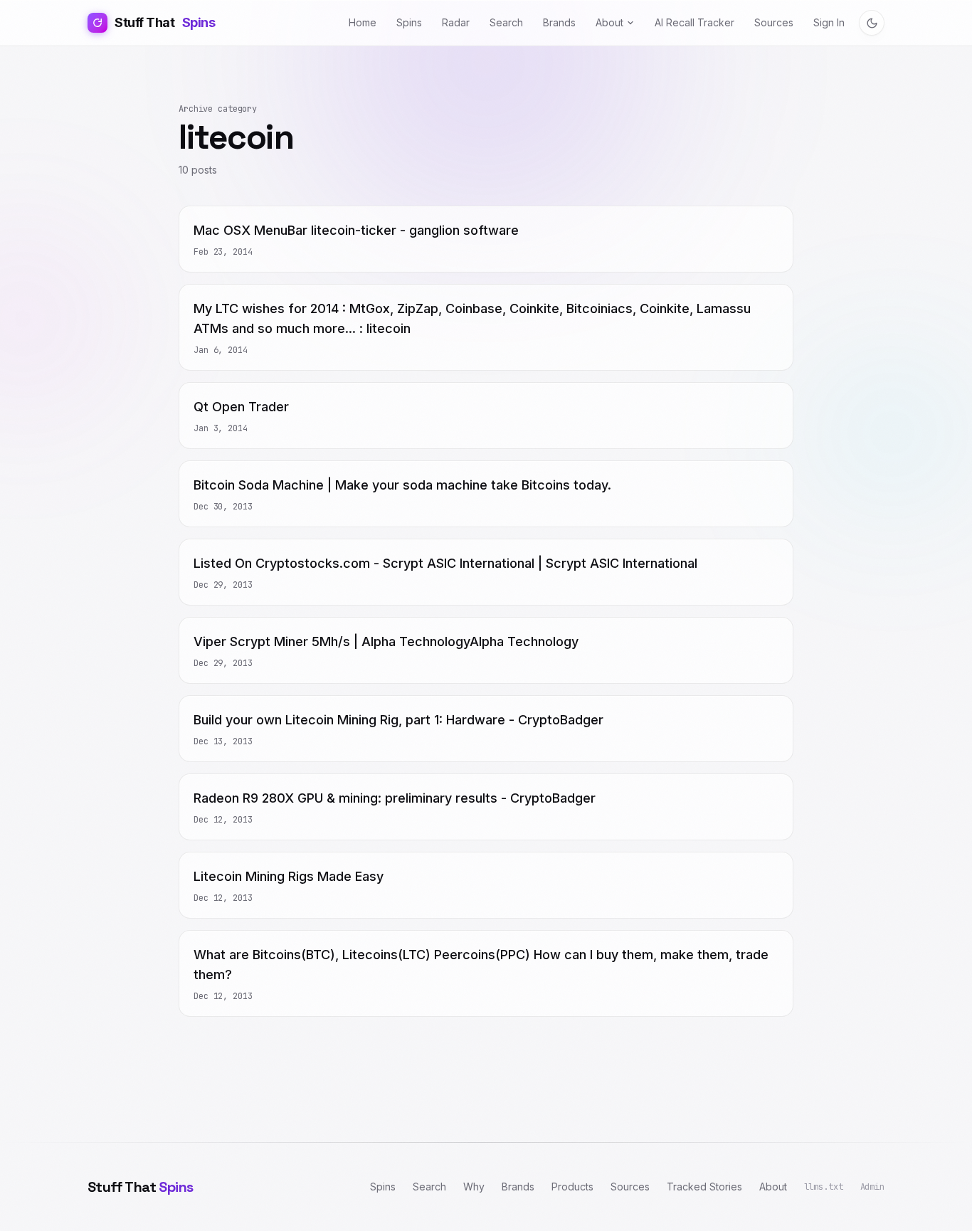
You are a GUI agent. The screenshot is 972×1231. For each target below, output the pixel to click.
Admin (872, 1187)
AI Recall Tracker (694, 22)
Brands (559, 22)
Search (506, 22)
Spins (409, 22)
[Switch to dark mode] (871, 23)
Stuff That (165, 22)
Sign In (829, 22)
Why (474, 1186)
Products (572, 1186)
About (609, 22)
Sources (773, 22)
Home (362, 22)
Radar (456, 22)
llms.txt (823, 1187)
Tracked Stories (704, 1186)
